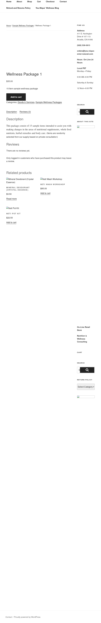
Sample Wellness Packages (23, 25)
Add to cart (16, 96)
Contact (9, 617)
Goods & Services (26, 102)
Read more (11, 198)
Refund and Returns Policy (18, 8)
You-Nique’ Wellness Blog (47, 8)
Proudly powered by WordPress (27, 617)
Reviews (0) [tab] (25, 111)
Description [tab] (11, 111)
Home (8, 25)
